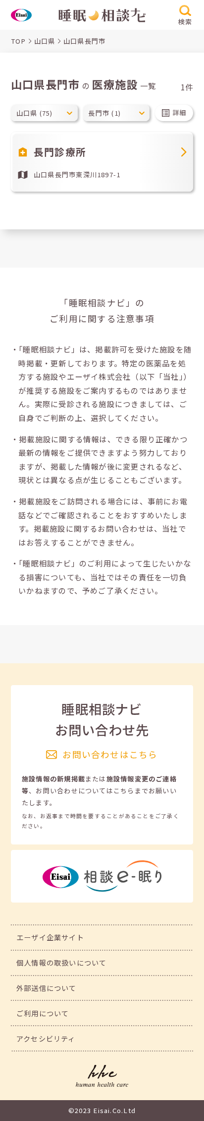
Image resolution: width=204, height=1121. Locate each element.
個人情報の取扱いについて (61, 962)
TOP (18, 41)
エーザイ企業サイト (50, 937)
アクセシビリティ (46, 1038)
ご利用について (42, 1013)
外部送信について (46, 987)
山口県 (44, 41)
